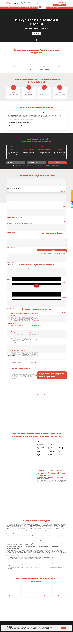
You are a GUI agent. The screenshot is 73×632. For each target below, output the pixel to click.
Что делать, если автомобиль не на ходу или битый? (20, 119)
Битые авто (10, 7)
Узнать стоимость (57, 420)
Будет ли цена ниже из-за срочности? (17, 125)
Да (40, 6)
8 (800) (60, 2)
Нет (43, 6)
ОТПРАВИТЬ (57, 162)
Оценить (52, 250)
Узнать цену (57, 507)
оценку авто (48, 482)
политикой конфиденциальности (52, 165)
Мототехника (53, 7)
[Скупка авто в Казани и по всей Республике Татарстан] (11, 3)
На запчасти (35, 7)
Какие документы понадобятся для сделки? (18, 122)
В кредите (26, 7)
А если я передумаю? (13, 127)
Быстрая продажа (59, 4)
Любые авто (18, 7)
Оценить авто (36, 33)
